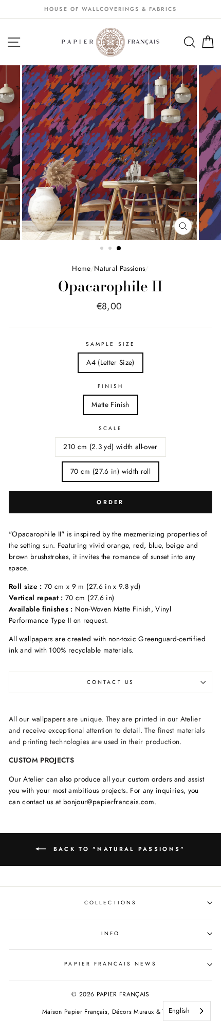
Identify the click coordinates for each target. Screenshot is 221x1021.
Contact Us (110, 682)
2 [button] (111, 249)
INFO (110, 933)
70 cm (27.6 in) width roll (110, 471)
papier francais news (110, 964)
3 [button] (119, 248)
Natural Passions (119, 268)
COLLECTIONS (110, 902)
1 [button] (102, 249)
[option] (110, 9)
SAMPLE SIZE (110, 344)
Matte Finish (110, 404)
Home (81, 268)
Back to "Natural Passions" (117, 849)
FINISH (110, 386)
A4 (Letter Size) (110, 362)
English (179, 1010)
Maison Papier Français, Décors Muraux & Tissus (110, 1011)
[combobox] (187, 1011)
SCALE (110, 428)
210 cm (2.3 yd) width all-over (110, 446)
